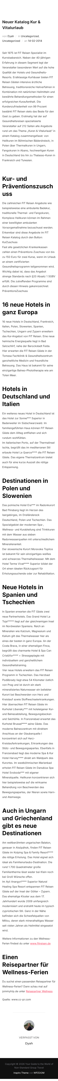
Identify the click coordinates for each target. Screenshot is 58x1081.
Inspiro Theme (21, 1072)
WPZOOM (39, 1072)
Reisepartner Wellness (39, 991)
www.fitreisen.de (40, 943)
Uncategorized (30, 36)
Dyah (11, 36)
